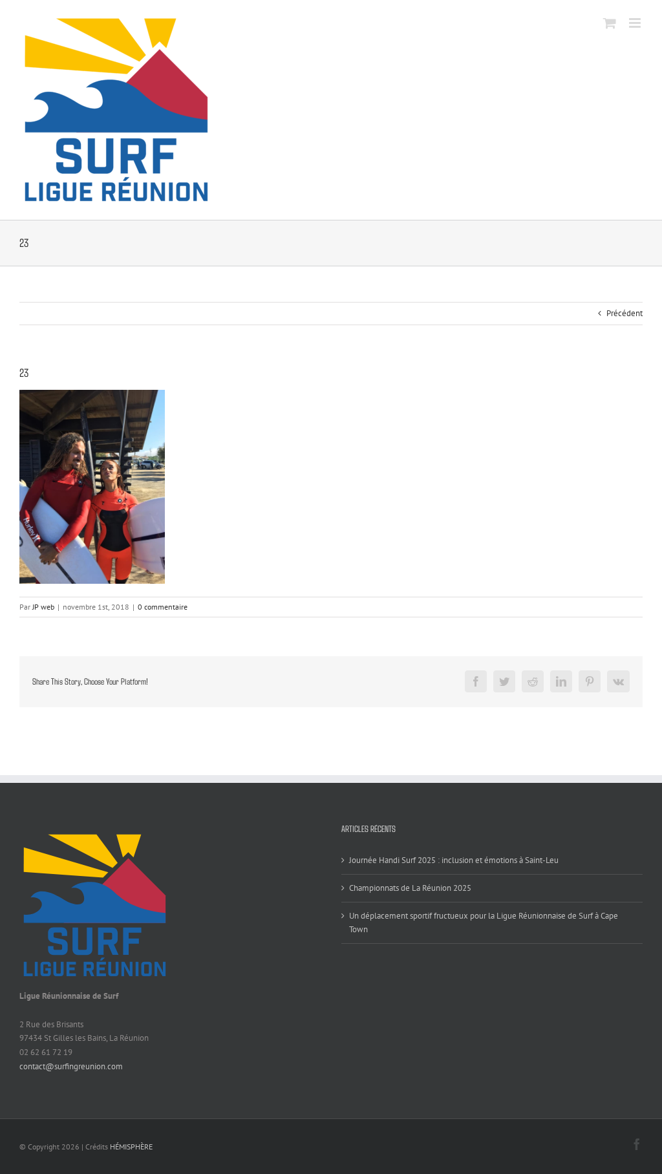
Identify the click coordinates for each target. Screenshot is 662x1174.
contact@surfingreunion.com (71, 1066)
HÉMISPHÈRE (131, 1146)
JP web (43, 607)
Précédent (624, 313)
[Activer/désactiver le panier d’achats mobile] (609, 23)
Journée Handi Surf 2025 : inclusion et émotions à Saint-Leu (454, 860)
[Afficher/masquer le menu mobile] (636, 23)
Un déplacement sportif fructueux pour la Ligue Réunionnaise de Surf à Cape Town (483, 922)
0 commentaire (162, 607)
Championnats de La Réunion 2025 (410, 887)
